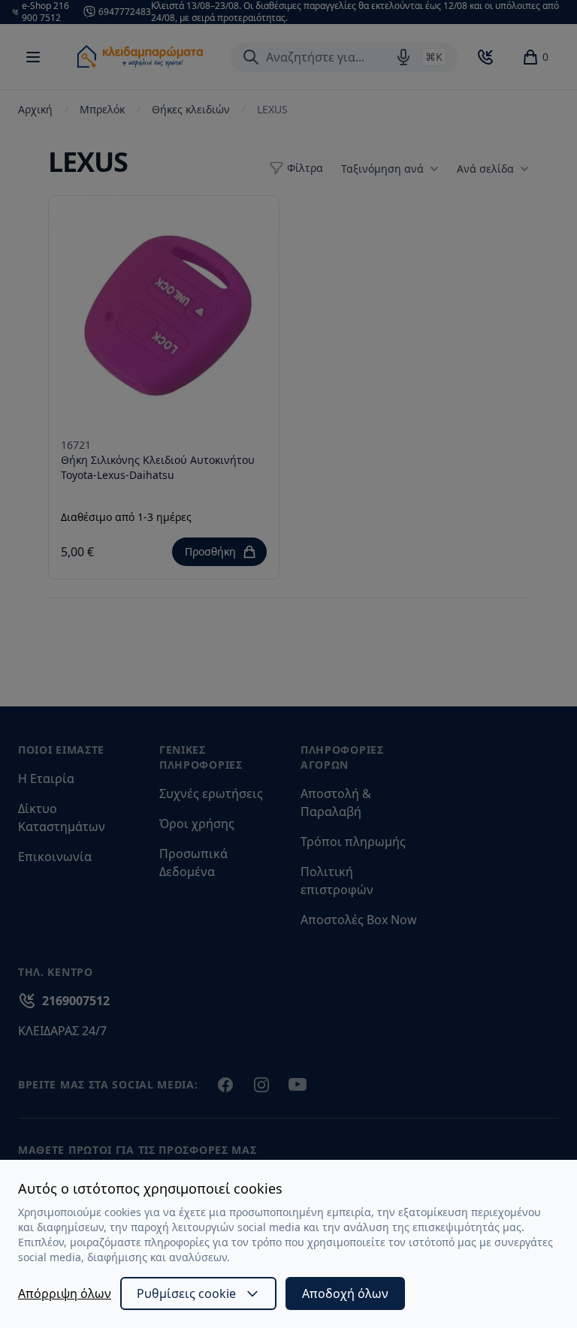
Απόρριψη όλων (64, 1293)
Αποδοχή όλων (345, 1293)
